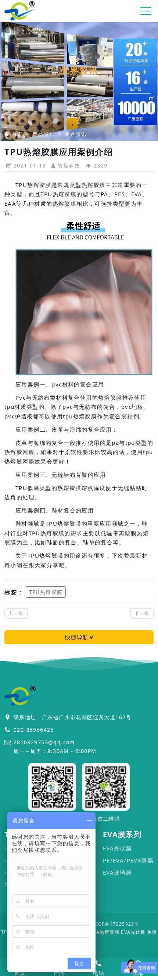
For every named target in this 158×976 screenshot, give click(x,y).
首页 (17, 133)
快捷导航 (77, 637)
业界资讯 (75, 133)
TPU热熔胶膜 (46, 591)
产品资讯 (43, 133)
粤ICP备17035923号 (115, 924)
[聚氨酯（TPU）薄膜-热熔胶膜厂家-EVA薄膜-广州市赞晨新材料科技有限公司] (19, 11)
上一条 (15, 613)
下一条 (141, 613)
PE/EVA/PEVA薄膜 (128, 860)
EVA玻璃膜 (117, 872)
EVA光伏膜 (117, 848)
